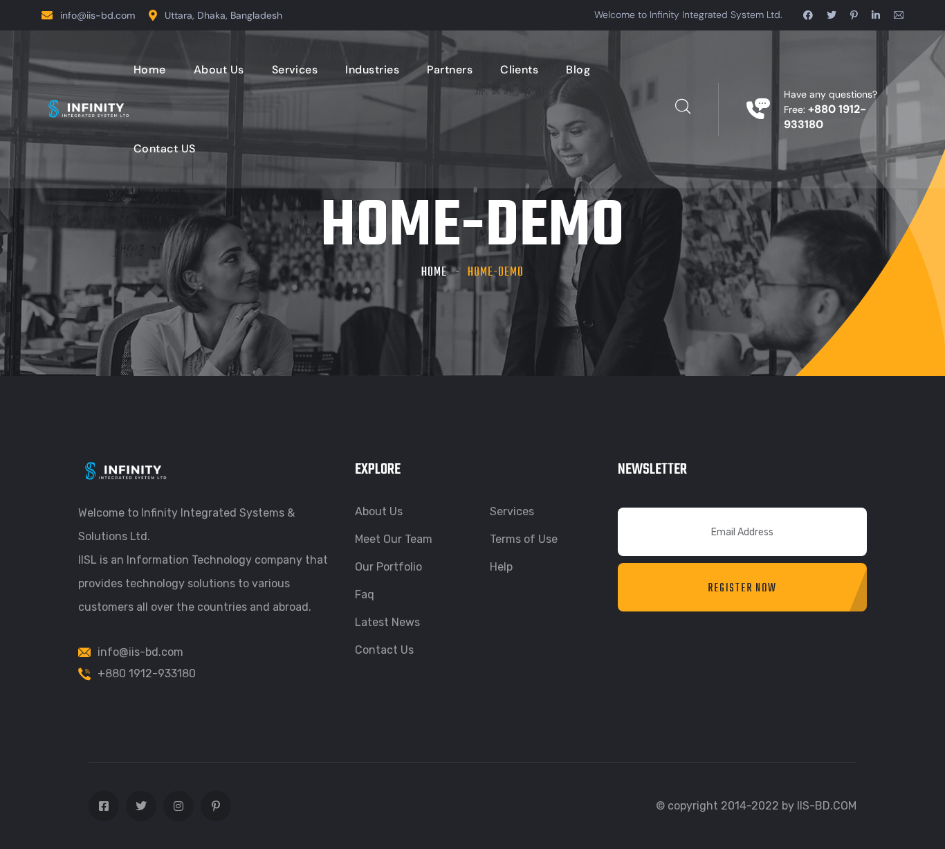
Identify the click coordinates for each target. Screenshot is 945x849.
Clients (519, 69)
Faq (364, 594)
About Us (219, 69)
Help (501, 566)
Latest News (387, 622)
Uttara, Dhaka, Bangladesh (223, 15)
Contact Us (384, 649)
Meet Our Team (393, 539)
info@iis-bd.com (97, 15)
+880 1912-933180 (147, 673)
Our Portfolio (388, 566)
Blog (578, 69)
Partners (449, 69)
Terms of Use (524, 539)
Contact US (165, 148)
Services (295, 69)
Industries (372, 69)
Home (150, 69)
